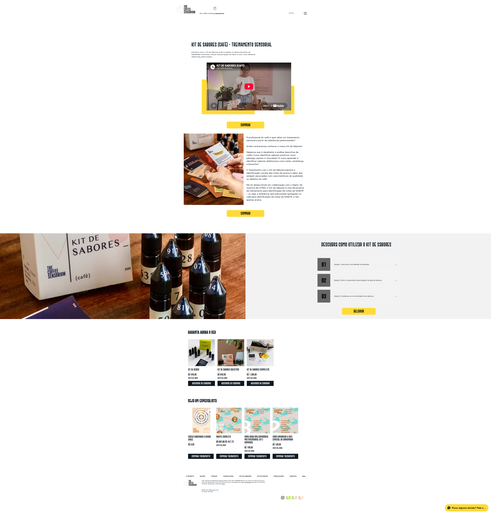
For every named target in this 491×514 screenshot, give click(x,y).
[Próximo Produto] (301, 420)
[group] (245, 362)
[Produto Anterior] (184, 420)
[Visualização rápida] (201, 352)
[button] (215, 8)
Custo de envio (193, 378)
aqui (223, 483)
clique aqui (248, 482)
